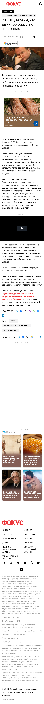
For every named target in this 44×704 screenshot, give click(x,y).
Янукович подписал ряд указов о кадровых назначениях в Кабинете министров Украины (18, 296)
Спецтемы (29, 534)
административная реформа (17, 325)
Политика (8, 11)
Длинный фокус (10, 538)
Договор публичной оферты (30, 549)
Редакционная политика (10, 557)
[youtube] (25, 563)
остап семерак (11, 330)
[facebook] (4, 563)
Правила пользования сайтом (9, 549)
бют (13, 321)
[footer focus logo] (12, 522)
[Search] (41, 4)
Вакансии (29, 543)
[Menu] (3, 4)
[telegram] (18, 563)
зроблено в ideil (9, 699)
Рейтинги (7, 534)
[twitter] (11, 563)
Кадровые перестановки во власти (19, 15)
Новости (6, 530)
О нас (5, 543)
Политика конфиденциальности (16, 692)
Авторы (28, 538)
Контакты (6, 695)
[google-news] (38, 563)
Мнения (28, 530)
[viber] (31, 563)
